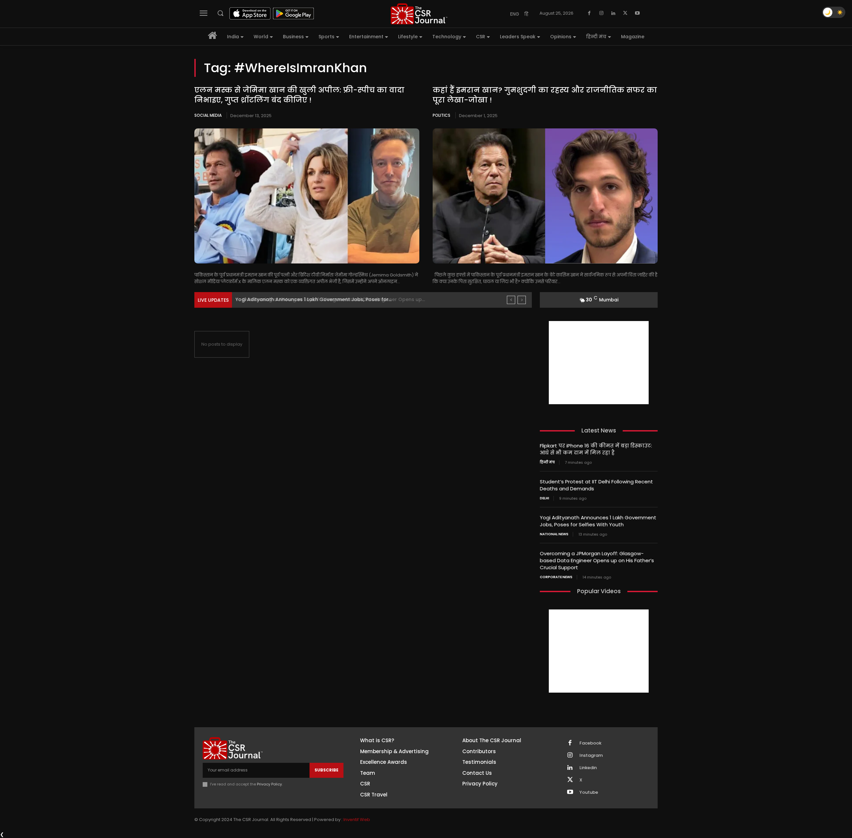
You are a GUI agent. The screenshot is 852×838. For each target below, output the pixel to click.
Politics (441, 115)
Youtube (588, 792)
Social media (208, 115)
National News (554, 534)
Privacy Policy (269, 784)
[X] (625, 13)
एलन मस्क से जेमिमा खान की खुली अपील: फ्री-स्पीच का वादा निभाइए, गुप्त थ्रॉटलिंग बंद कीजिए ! (299, 95)
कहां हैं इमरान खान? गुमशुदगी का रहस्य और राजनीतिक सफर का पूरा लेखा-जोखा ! (545, 95)
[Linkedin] (613, 13)
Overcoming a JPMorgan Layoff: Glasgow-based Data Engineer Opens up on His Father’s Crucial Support (597, 560)
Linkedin (588, 768)
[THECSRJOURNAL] (419, 13)
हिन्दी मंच (547, 462)
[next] (522, 300)
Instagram (591, 755)
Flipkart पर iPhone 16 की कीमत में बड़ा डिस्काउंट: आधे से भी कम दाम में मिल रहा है (596, 449)
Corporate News (556, 577)
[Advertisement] (599, 362)
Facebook (590, 743)
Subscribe (326, 770)
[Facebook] (589, 13)
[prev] (511, 300)
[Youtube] (637, 13)
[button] (220, 13)
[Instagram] (601, 13)
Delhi (544, 498)
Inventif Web (356, 819)
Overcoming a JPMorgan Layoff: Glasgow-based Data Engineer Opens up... (328, 299)
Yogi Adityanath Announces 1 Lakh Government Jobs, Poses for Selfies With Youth (598, 521)
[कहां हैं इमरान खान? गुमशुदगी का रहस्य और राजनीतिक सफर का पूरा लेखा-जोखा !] (545, 195)
